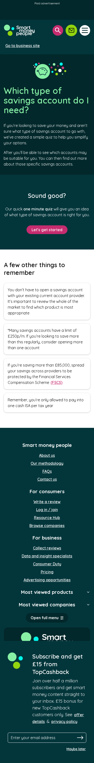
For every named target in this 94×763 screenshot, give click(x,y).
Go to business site (22, 45)
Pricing (47, 571)
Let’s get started (47, 229)
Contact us (47, 479)
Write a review (47, 501)
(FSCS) (56, 382)
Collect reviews (47, 548)
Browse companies (47, 525)
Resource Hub (47, 517)
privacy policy (64, 721)
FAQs (47, 471)
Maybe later (76, 749)
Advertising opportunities (47, 579)
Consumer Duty (47, 564)
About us (47, 455)
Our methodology (47, 463)
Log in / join (47, 509)
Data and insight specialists (47, 556)
